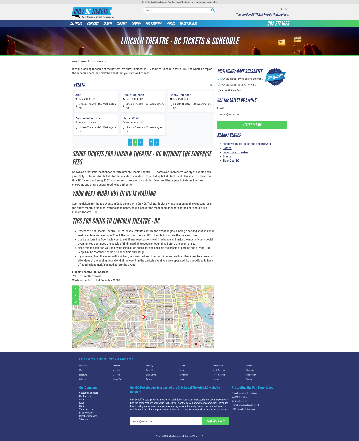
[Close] (219, 30)
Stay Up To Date (200, 60)
